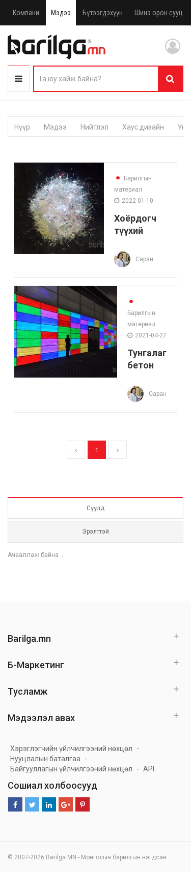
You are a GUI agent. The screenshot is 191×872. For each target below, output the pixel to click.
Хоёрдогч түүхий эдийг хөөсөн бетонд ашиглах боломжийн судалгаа (140, 224)
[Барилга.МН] (56, 46)
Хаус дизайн (143, 127)
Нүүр (22, 127)
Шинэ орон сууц (158, 13)
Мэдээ (61, 13)
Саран (144, 259)
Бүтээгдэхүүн (103, 13)
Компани (26, 13)
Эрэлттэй (95, 531)
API (148, 769)
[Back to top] (164, 813)
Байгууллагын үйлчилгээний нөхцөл (71, 769)
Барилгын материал (133, 184)
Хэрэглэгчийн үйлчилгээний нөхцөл (71, 748)
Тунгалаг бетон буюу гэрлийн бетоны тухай (147, 359)
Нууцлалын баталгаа (45, 759)
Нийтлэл (94, 127)
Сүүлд (95, 508)
